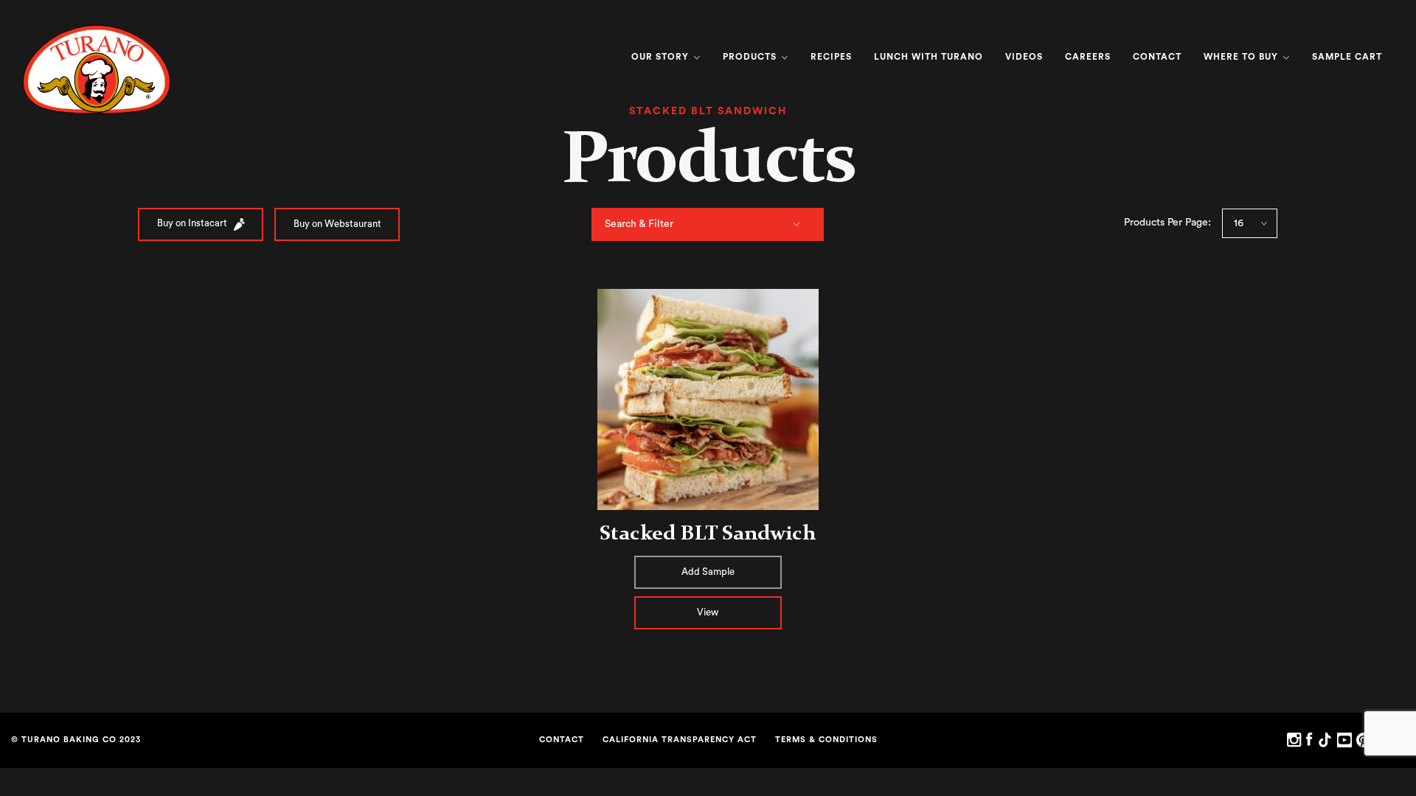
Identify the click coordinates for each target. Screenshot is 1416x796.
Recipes (831, 56)
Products (751, 56)
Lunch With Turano (928, 56)
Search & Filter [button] (639, 224)
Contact (1157, 56)
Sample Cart (1347, 56)
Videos (1024, 56)
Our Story (661, 56)
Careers (1088, 56)
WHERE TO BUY (1242, 56)
